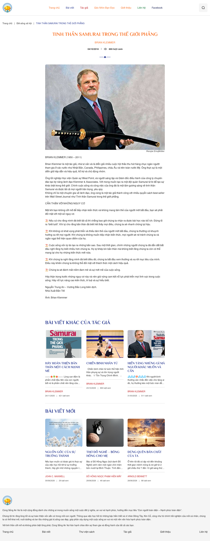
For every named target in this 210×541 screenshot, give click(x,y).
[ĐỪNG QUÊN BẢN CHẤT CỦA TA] (146, 433)
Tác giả (84, 7)
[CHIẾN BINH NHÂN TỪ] (105, 344)
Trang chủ (54, 7)
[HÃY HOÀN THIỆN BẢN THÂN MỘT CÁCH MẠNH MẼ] (63, 344)
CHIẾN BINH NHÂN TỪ (102, 363)
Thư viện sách (87, 531)
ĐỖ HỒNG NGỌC (95, 476)
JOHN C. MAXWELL (55, 476)
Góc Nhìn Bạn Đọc (104, 7)
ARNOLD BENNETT (137, 476)
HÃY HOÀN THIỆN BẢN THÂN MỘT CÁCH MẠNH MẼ (62, 367)
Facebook (157, 7)
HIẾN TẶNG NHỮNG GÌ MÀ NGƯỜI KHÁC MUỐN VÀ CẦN (146, 367)
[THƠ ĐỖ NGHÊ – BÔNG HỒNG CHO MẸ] (105, 433)
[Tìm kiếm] (203, 7)
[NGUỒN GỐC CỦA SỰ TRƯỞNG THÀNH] (63, 433)
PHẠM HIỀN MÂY (112, 476)
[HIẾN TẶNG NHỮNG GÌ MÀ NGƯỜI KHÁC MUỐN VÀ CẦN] (146, 344)
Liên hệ (141, 7)
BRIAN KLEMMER (105, 42)
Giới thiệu (126, 7)
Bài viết (70, 7)
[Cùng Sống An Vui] (7, 500)
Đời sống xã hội (24, 23)
